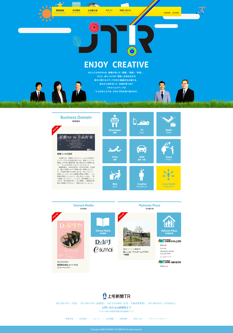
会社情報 (175, 12)
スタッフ (97, 318)
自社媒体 (83, 318)
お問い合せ (138, 318)
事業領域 (69, 318)
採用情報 (123, 318)
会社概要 (110, 318)
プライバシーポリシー (157, 318)
